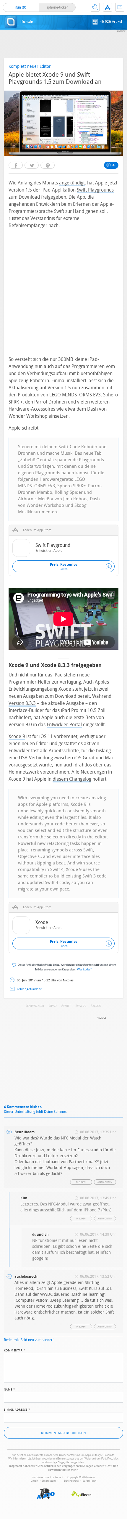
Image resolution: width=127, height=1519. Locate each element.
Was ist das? (84, 969)
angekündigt (72, 183)
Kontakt (120, 7)
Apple (57, 551)
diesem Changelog (72, 779)
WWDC (81, 1006)
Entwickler (35, 1006)
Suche (95, 7)
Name (9, 1389)
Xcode (96, 1006)
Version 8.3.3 (22, 703)
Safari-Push (89, 1480)
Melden (81, 1182)
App (107, 7)
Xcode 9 (17, 736)
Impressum (49, 1480)
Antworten (105, 1182)
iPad (53, 1006)
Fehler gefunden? (29, 989)
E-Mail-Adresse (17, 1409)
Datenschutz (71, 1480)
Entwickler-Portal (64, 724)
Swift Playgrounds (95, 190)
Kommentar (15, 1350)
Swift (67, 1006)
